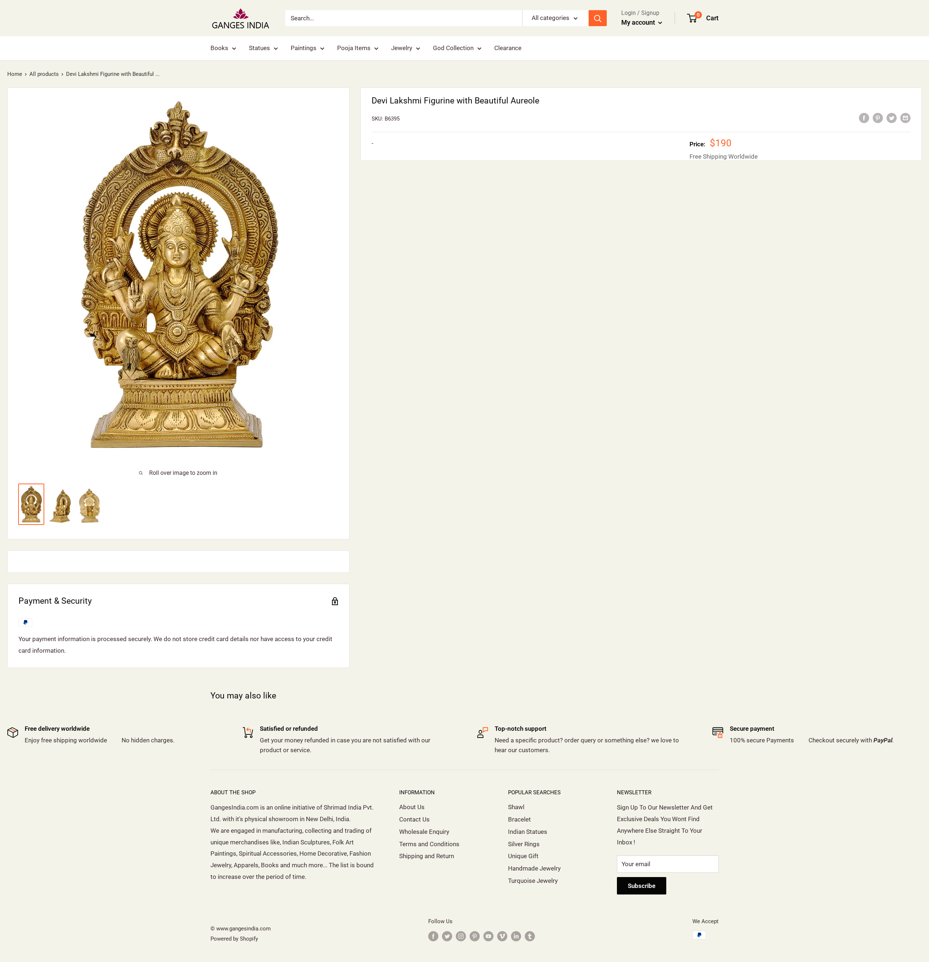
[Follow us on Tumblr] (530, 936)
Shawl (516, 807)
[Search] (598, 18)
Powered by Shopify (234, 938)
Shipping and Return (426, 856)
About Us (412, 807)
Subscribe (641, 885)
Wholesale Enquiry (424, 831)
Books (219, 48)
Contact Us (414, 819)
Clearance (507, 48)
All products (44, 74)
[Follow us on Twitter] (447, 936)
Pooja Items (354, 48)
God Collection (453, 48)
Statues (259, 48)
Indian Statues (527, 831)
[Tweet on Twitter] (892, 118)
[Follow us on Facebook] (433, 936)
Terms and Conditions (429, 844)
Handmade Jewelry (534, 868)
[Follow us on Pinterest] (475, 936)
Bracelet (519, 819)
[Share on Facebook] (864, 118)
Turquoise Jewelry (533, 880)
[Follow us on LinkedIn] (516, 936)
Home (14, 74)
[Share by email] (905, 118)
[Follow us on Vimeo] (502, 936)
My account (638, 22)
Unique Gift (523, 856)
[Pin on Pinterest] (878, 118)
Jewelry (401, 48)
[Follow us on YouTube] (488, 936)
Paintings (303, 48)
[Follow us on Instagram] (461, 936)
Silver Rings (524, 844)
